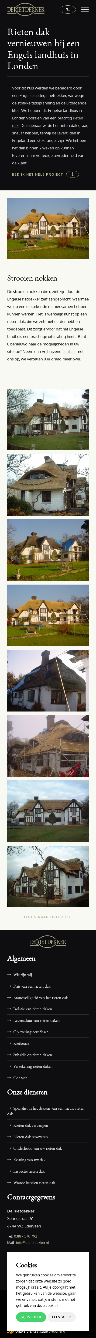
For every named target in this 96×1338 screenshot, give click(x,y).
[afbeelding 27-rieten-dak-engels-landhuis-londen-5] (50, 552)
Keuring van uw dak (29, 1159)
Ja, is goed (31, 1317)
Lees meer (61, 1317)
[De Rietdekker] (39, 9)
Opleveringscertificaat (30, 1031)
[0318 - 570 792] (65, 9)
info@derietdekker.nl (32, 1242)
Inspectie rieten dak (29, 1171)
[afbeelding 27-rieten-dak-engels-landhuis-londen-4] (50, 486)
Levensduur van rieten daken (36, 1020)
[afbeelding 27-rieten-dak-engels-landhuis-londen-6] (50, 617)
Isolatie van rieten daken (32, 1009)
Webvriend (57, 1331)
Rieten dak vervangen (30, 1125)
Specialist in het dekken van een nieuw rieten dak (46, 1110)
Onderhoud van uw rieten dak (37, 1148)
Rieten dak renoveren (30, 1136)
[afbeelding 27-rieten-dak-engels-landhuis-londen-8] (50, 747)
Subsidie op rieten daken (32, 1054)
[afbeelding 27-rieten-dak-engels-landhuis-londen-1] (50, 813)
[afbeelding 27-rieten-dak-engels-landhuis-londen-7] (50, 682)
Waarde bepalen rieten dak (34, 1182)
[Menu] (82, 9)
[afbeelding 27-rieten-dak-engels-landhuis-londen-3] (50, 421)
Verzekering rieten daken (33, 1066)
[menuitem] (82, 9)
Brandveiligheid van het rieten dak (40, 997)
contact (69, 351)
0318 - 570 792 (25, 1236)
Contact (20, 1077)
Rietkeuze (21, 1043)
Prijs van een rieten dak (31, 986)
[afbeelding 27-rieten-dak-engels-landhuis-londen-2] (50, 878)
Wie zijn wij (22, 974)
